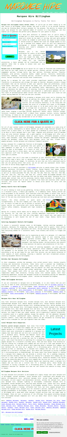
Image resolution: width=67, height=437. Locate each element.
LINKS (47, 12)
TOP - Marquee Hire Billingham (12, 412)
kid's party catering (33, 291)
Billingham (32, 167)
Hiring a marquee (7, 144)
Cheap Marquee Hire (58, 404)
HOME (43, 12)
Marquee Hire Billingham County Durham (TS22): (18, 24)
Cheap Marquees (40, 406)
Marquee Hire (18, 424)
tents (37, 264)
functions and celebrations (55, 68)
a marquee (50, 235)
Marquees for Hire (53, 400)
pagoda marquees (7, 141)
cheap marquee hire (44, 390)
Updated (12, 424)
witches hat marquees (24, 262)
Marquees (23, 400)
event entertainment (17, 293)
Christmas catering (8, 288)
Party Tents (32, 404)
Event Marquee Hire (8, 404)
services (41, 284)
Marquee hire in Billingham (11, 68)
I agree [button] (39, 432)
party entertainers (25, 290)
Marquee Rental (21, 404)
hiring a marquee (27, 28)
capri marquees (12, 137)
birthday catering (57, 284)
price (28, 163)
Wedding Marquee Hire (25, 406)
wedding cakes (58, 291)
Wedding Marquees (12, 400)
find (6, 302)
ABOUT (51, 12)
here (63, 317)
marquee (12, 30)
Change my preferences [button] (54, 432)
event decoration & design (44, 286)
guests (39, 146)
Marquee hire (6, 167)
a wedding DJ (16, 286)
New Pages (7, 424)
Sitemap (2, 424)
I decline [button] (45, 432)
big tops (50, 139)
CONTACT (56, 12)
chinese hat (38, 137)
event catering (49, 290)
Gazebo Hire (40, 400)
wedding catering (41, 293)
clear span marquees (26, 137)
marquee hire (60, 174)
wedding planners (7, 291)
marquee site (22, 250)
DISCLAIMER (62, 12)
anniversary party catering (38, 288)
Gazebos (31, 400)
